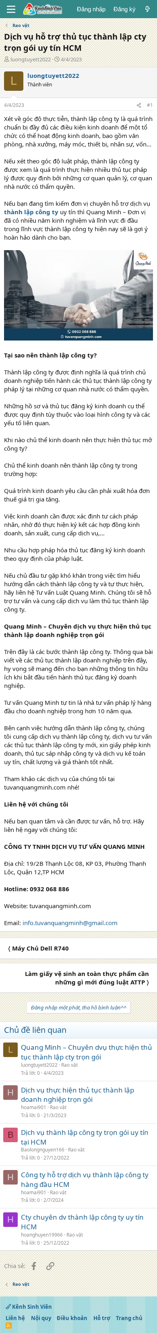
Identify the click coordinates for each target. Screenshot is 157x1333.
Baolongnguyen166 (42, 1149)
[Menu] (11, 9)
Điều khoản (72, 1318)
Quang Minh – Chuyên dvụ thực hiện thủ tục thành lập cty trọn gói (86, 1052)
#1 (150, 105)
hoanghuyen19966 (42, 1234)
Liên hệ (15, 1318)
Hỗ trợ (101, 1318)
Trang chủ (129, 1318)
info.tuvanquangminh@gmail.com (70, 923)
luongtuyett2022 (30, 59)
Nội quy (41, 1318)
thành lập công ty (31, 212)
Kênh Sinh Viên (31, 1306)
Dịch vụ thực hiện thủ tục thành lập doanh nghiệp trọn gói (77, 1094)
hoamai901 (33, 1107)
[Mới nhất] (147, 9)
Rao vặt (69, 1064)
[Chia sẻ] (139, 105)
